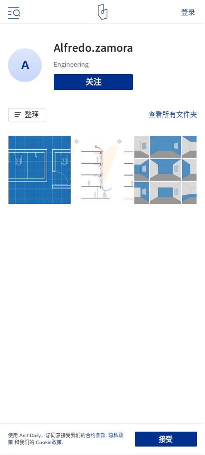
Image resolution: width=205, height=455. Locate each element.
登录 (188, 11)
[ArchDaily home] (102, 12)
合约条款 (95, 435)
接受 (166, 439)
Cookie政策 (49, 442)
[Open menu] (13, 12)
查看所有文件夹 (172, 114)
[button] (26, 115)
